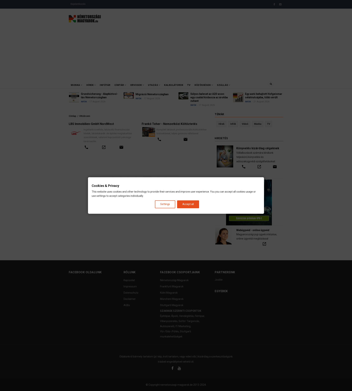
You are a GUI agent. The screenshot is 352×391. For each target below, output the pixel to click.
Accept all (188, 204)
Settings (165, 204)
